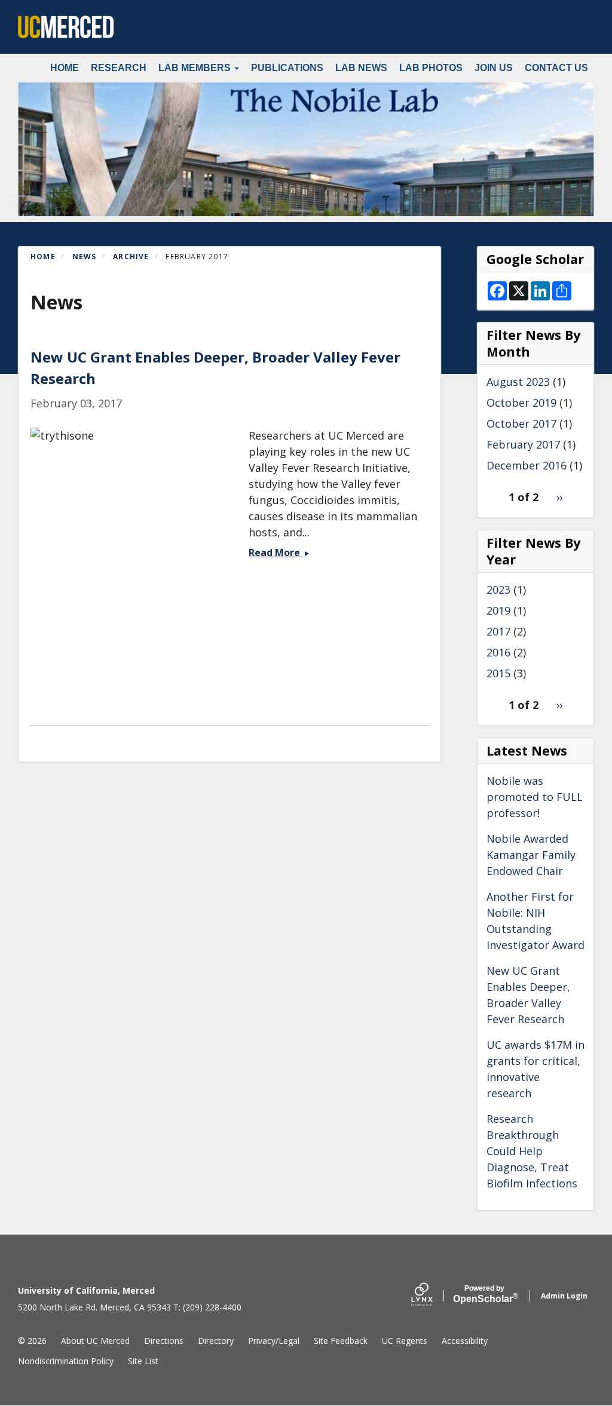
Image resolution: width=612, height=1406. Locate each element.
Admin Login (564, 1296)
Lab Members (195, 68)
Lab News (361, 68)
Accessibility (465, 1340)
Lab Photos (431, 68)
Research (118, 68)
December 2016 (526, 465)
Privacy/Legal (273, 1340)
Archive (131, 256)
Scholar (484, 1294)
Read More (279, 552)
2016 (498, 652)
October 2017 (521, 423)
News (84, 256)
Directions (163, 1340)
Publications (287, 68)
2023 (498, 589)
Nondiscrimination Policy (66, 1361)
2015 (498, 673)
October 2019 (521, 402)
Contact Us (556, 68)
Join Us (494, 68)
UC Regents (404, 1340)
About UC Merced (95, 1340)
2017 (498, 631)
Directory (216, 1340)
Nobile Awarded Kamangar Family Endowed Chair (531, 854)
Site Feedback (341, 1340)
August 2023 (518, 381)
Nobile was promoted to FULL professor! (534, 796)
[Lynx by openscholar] (432, 1295)
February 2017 (523, 444)
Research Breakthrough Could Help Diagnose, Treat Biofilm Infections (531, 1151)
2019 (498, 610)
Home (64, 68)
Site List (143, 1361)
